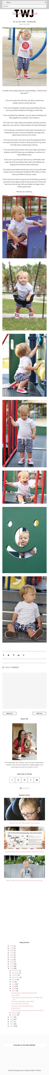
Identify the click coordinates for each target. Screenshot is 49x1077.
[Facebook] (12, 780)
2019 (12, 962)
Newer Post (10, 713)
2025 (12, 948)
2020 (12, 960)
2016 (12, 968)
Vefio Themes (36, 1070)
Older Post (39, 713)
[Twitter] (18, 780)
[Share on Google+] (23, 655)
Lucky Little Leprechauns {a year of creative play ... (28, 1010)
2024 (12, 951)
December (15, 971)
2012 (12, 1024)
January (14, 1015)
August (14, 980)
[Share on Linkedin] (18, 655)
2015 (12, 1017)
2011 (12, 1026)
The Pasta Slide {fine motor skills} (22, 1001)
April (13, 988)
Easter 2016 (15, 995)
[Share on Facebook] (3, 655)
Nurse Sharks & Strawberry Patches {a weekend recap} (24, 881)
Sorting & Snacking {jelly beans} (22, 1006)
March (14, 991)
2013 (12, 1022)
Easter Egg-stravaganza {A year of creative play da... (27, 998)
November (15, 973)
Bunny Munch (15, 1008)
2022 (12, 955)
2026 (12, 946)
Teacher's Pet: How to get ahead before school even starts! (24, 852)
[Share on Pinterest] (13, 655)
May (13, 986)
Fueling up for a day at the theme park (24, 993)
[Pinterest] (30, 780)
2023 (12, 953)
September (16, 977)
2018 (12, 964)
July (13, 982)
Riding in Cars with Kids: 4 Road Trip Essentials (24, 823)
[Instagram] (24, 780)
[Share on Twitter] (8, 655)
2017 (12, 966)
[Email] (37, 780)
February (15, 1013)
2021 (12, 957)
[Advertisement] (24, 912)
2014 (12, 1019)
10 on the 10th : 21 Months (20, 1004)
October (15, 975)
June (13, 984)
